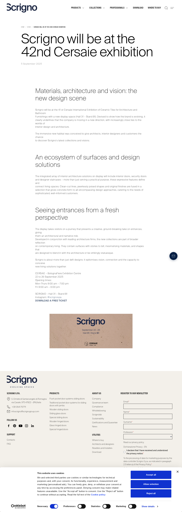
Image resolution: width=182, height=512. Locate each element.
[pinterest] (14, 426)
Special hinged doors (58, 429)
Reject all (151, 493)
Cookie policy (98, 494)
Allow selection (151, 484)
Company (96, 398)
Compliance (97, 406)
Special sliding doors (58, 417)
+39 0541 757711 (18, 407)
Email (126, 401)
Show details (148, 506)
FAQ (9, 444)
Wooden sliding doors (58, 409)
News (29, 27)
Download (138, 8)
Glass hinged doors (57, 425)
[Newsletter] (173, 256)
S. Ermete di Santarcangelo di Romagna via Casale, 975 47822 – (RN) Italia (29, 401)
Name (126, 412)
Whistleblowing (99, 410)
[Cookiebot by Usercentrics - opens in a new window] (18, 506)
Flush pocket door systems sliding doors (67, 398)
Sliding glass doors (57, 413)
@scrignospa (54, 297)
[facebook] (9, 426)
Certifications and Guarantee (104, 422)
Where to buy (154, 8)
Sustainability (98, 418)
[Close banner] (178, 472)
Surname (128, 422)
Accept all (151, 475)
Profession (128, 432)
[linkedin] (32, 426)
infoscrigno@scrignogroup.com (25, 411)
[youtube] (20, 426)
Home (23, 27)
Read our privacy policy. (133, 442)
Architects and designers (103, 444)
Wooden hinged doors (59, 421)
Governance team (100, 402)
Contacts (11, 440)
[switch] (82, 506)
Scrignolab (97, 414)
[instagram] (26, 426)
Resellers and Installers (102, 448)
